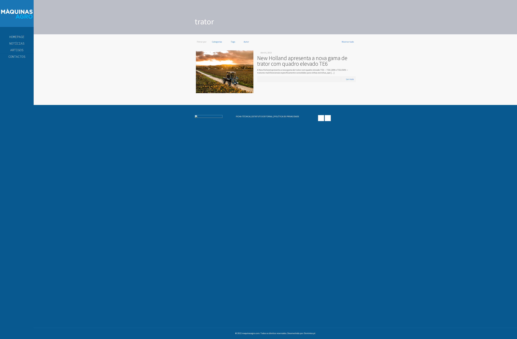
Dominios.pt (309, 333)
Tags (233, 41)
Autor (246, 41)
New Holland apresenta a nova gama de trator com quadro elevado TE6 (302, 61)
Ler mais (350, 79)
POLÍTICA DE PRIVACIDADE (286, 116)
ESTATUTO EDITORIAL (262, 116)
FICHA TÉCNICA (243, 116)
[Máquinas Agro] (17, 13)
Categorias (217, 41)
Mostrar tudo (348, 41)
